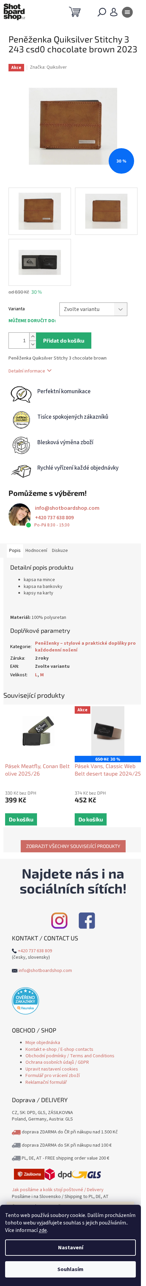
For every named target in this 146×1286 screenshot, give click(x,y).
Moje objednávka (42, 1042)
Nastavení (70, 1247)
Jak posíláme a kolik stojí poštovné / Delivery (58, 1189)
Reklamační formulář (46, 1082)
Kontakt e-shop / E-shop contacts (59, 1049)
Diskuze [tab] (60, 550)
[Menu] (127, 13)
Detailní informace (26, 371)
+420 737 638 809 (54, 517)
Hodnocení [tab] (36, 550)
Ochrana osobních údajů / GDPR (57, 1062)
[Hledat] (102, 13)
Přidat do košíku (63, 340)
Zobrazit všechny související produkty (73, 846)
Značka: (48, 67)
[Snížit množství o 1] (32, 344)
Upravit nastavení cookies (51, 1069)
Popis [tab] (15, 550)
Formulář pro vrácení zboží (52, 1075)
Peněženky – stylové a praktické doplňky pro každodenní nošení (85, 646)
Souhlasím (70, 1269)
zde (43, 1230)
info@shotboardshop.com (67, 508)
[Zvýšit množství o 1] (32, 337)
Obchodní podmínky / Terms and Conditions (69, 1056)
